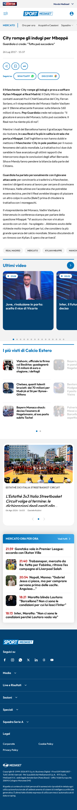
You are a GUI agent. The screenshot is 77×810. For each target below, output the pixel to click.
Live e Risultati (12, 685)
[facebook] (4, 660)
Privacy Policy (10, 750)
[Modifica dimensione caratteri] (24, 66)
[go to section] (70, 265)
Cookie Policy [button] (45, 743)
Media (7, 673)
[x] (28, 660)
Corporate (9, 743)
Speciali (8, 709)
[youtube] (52, 660)
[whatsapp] (20, 660)
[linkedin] (36, 660)
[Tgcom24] (10, 4)
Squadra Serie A (13, 722)
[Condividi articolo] (6, 66)
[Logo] (38, 13)
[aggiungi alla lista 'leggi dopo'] (15, 66)
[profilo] (71, 13)
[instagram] (12, 660)
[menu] (5, 13)
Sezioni (7, 697)
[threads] (44, 660)
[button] (38, 13)
